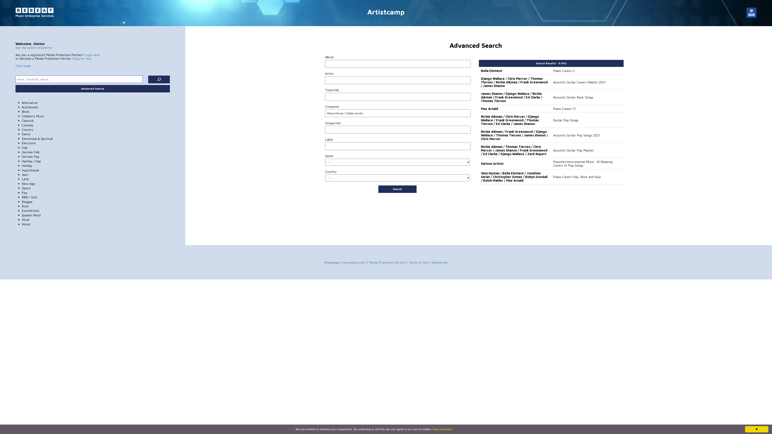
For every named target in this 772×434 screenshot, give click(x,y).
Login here (92, 55)
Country (27, 129)
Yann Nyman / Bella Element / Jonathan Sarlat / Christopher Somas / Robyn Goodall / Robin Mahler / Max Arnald (514, 176)
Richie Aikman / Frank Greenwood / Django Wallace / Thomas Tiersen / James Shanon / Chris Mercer (514, 135)
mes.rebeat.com (354, 262)
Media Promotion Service (387, 262)
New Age (28, 183)
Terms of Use (418, 262)
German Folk (31, 152)
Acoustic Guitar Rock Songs (573, 97)
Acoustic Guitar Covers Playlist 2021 (579, 82)
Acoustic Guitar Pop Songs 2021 (576, 135)
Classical (27, 120)
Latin (25, 179)
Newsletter (440, 262)
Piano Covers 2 (564, 71)
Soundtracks (30, 210)
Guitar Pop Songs (565, 120)
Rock (25, 206)
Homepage (332, 262)
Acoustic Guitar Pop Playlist (573, 150)
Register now (82, 58)
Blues (26, 111)
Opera (26, 188)
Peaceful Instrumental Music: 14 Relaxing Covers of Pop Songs (583, 163)
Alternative (30, 102)
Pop (24, 192)
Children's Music (33, 116)
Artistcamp (386, 12)
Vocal (25, 219)
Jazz (25, 174)
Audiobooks (30, 107)
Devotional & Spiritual (37, 138)
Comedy (28, 125)
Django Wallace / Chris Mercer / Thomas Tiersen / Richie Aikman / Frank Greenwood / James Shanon (514, 82)
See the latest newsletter (34, 47)
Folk (25, 147)
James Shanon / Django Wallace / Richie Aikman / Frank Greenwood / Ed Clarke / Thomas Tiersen (511, 97)
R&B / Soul (29, 197)
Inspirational (30, 170)
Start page (23, 66)
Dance (26, 134)
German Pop (30, 156)
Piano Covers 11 (564, 109)
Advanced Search (92, 88)
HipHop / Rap (31, 161)
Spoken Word (31, 215)
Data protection (442, 429)
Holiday (27, 165)
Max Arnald (489, 109)
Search (397, 189)
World (26, 224)
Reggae (27, 202)
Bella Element (491, 71)
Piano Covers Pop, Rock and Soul (577, 177)
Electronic (29, 143)
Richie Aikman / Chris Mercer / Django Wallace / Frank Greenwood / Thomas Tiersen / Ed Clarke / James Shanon (510, 120)
